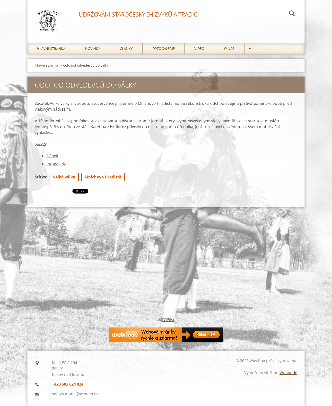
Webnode (288, 372)
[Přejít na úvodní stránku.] (48, 16)
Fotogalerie (163, 48)
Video (199, 48)
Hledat (292, 14)
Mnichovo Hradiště (103, 177)
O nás (229, 48)
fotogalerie (56, 164)
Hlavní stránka (51, 48)
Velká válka (64, 177)
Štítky (40, 177)
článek (52, 156)
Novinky (92, 48)
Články (126, 48)
